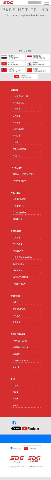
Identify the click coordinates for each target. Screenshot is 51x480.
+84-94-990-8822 (13, 65)
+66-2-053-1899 (13, 58)
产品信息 (17, 461)
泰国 (15, 392)
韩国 (15, 405)
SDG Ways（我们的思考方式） (24, 174)
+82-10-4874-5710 (39, 65)
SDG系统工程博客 (20, 277)
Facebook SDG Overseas (20, 360)
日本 (15, 385)
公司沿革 (16, 136)
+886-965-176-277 (14, 71)
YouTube (15, 367)
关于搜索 (16, 322)
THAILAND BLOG (17, 264)
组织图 (15, 142)
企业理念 (16, 109)
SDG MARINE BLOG (18, 284)
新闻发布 (16, 237)
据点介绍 (16, 155)
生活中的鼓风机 (19, 199)
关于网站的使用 (19, 309)
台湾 (15, 399)
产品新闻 (17, 244)
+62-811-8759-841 (39, 58)
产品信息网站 (18, 212)
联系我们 (16, 302)
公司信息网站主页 (20, 96)
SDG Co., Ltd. (25, 467)
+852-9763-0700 (26, 78)
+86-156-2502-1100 (39, 71)
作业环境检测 (18, 129)
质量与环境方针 (19, 149)
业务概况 (16, 122)
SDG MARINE (17, 219)
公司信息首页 (18, 103)
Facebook (15, 354)
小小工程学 (17, 206)
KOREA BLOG (17, 270)
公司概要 (16, 116)
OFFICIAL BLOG (17, 251)
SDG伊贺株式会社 (20, 341)
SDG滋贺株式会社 (20, 347)
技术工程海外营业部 (21, 257)
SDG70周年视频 (18, 181)
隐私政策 (16, 315)
